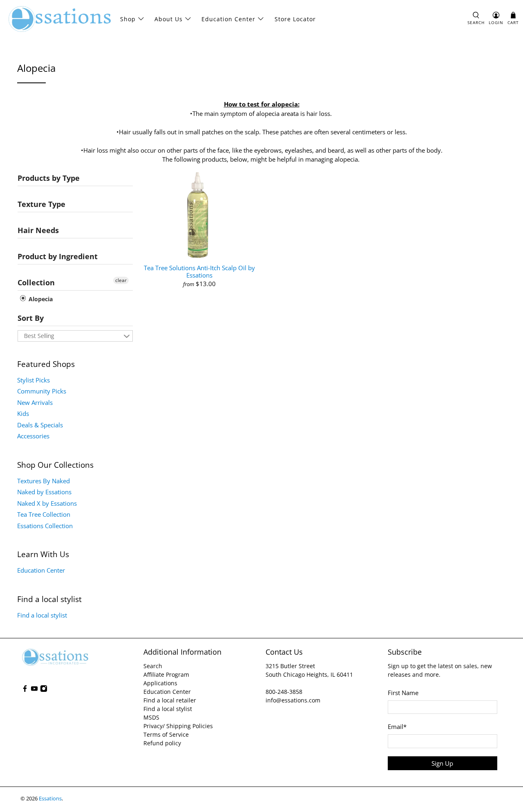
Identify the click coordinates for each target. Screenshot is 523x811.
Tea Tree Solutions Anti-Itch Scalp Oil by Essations (199, 271)
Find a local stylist (42, 615)
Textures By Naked (43, 481)
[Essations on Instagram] (43, 690)
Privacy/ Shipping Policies (178, 726)
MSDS (151, 717)
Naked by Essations (44, 492)
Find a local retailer (169, 700)
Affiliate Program (166, 674)
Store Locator (295, 19)
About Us (168, 19)
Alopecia (40, 299)
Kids (23, 413)
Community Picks (41, 391)
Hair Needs (38, 230)
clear (121, 280)
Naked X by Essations (47, 503)
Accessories (33, 436)
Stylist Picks (33, 380)
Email (397, 726)
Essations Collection (45, 526)
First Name (403, 693)
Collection (36, 282)
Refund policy (162, 743)
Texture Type (41, 204)
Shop (128, 19)
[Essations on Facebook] (25, 690)
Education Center (228, 19)
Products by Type (49, 178)
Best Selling (39, 336)
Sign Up (442, 763)
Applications (160, 683)
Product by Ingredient (58, 256)
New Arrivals (35, 402)
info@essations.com (293, 700)
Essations (50, 798)
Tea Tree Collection (43, 514)
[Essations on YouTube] (34, 690)
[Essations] (60, 19)
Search (152, 666)
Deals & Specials (40, 425)
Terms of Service (166, 734)
